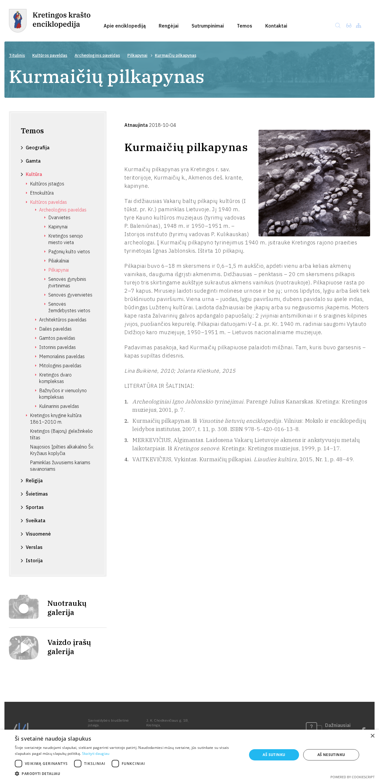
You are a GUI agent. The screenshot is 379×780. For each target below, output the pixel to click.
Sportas (35, 507)
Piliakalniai (58, 261)
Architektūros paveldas (62, 320)
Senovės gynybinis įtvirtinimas (67, 282)
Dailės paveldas (55, 329)
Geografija (37, 147)
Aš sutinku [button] (274, 754)
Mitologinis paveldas (60, 366)
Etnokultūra (42, 193)
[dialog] (189, 755)
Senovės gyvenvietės (70, 295)
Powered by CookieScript (352, 777)
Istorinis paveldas (57, 347)
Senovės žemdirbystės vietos (69, 307)
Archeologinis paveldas (97, 55)
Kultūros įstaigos (47, 184)
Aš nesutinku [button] (331, 754)
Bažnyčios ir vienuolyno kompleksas (63, 393)
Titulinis (17, 55)
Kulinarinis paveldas (59, 406)
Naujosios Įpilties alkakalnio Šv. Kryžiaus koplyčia (62, 450)
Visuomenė (38, 534)
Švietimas (37, 494)
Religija (34, 480)
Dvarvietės (59, 217)
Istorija (34, 560)
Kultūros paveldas (49, 55)
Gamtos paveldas (57, 338)
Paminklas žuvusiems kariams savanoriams (60, 465)
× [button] (372, 736)
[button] (127, 773)
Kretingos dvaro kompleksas (55, 378)
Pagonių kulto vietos (69, 251)
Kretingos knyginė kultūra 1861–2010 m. (55, 418)
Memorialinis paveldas (62, 356)
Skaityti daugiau (96, 753)
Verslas (34, 547)
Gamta (33, 161)
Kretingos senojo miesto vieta (65, 239)
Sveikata (35, 520)
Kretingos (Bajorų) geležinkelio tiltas (61, 434)
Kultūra (34, 174)
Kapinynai (58, 227)
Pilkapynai (137, 55)
